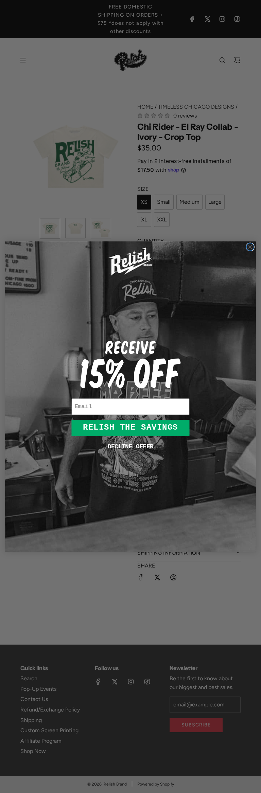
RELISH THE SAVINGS (130, 427)
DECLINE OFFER (130, 446)
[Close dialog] (250, 247)
